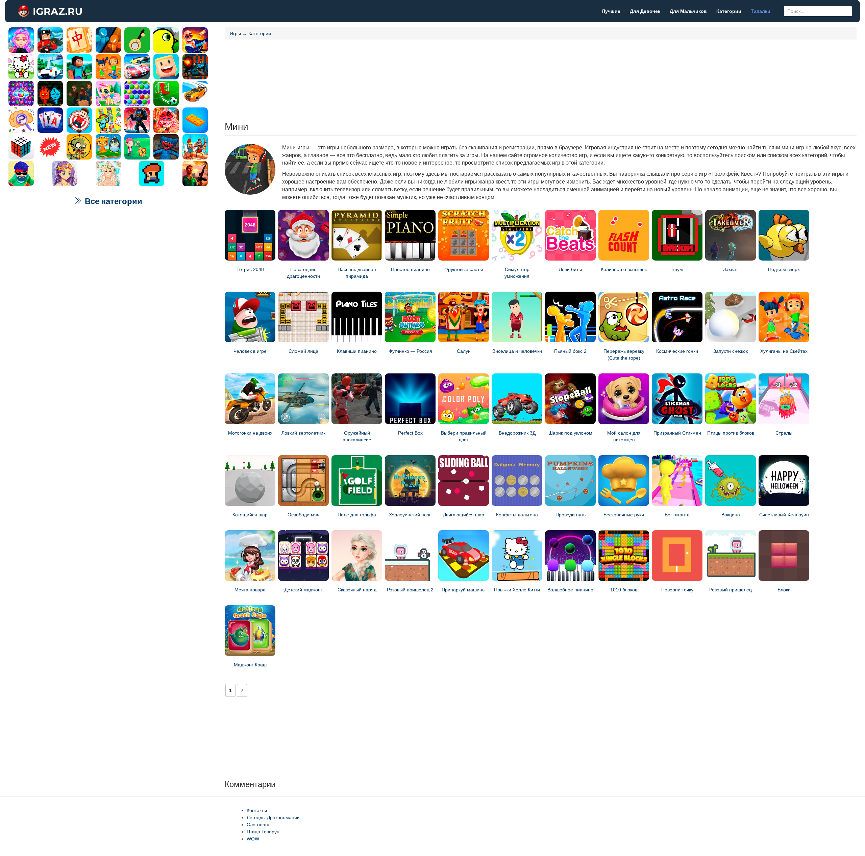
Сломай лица (303, 351)
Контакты (257, 810)
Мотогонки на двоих (250, 433)
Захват (730, 269)
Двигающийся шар (463, 514)
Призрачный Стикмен (677, 433)
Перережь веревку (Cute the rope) (623, 354)
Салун (464, 351)
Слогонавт (258, 824)
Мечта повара (250, 589)
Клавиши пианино (357, 351)
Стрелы (783, 433)
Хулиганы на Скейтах (784, 351)
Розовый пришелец (730, 589)
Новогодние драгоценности (303, 273)
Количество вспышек (624, 269)
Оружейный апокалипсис (357, 436)
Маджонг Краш (250, 664)
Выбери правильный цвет (464, 436)
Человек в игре (250, 351)
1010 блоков (623, 589)
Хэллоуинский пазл (410, 514)
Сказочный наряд (357, 589)
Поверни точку (677, 589)
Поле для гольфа (357, 514)
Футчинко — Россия (410, 351)
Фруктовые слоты (463, 269)
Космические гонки (677, 351)
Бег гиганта (677, 514)
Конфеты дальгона (517, 514)
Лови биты (570, 269)
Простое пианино (410, 269)
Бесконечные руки (623, 514)
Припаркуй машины (464, 589)
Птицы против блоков (730, 433)
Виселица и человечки (517, 351)
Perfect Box (410, 433)
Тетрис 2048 (250, 269)
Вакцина (730, 514)
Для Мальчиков (688, 11)
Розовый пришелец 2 (410, 589)
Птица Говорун (263, 831)
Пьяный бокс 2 (570, 351)
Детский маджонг (303, 589)
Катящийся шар (250, 514)
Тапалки (760, 11)
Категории (728, 11)
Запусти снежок (730, 351)
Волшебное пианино (570, 589)
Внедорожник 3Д (517, 433)
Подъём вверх (784, 269)
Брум (677, 269)
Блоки (784, 589)
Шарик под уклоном (570, 433)
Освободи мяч (303, 514)
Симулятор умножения (516, 273)
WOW (253, 838)
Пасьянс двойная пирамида (357, 273)
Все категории (112, 201)
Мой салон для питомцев (624, 436)
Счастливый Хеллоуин (784, 514)
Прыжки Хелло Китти (517, 589)
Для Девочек (645, 11)
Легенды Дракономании (273, 817)
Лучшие (611, 11)
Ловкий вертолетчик (303, 433)
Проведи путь (570, 514)
